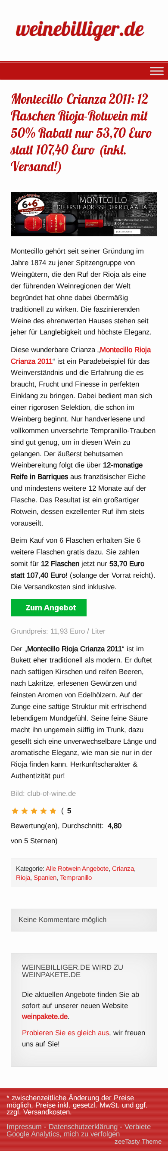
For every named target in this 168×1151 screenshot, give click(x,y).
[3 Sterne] (34, 811)
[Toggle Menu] (157, 71)
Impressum (24, 1127)
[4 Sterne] (43, 811)
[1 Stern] (15, 811)
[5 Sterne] (53, 811)
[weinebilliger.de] (84, 42)
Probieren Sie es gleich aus (65, 1033)
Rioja (23, 877)
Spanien (45, 877)
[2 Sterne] (24, 811)
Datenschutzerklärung (83, 1127)
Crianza (123, 868)
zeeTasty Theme (138, 1141)
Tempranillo (76, 877)
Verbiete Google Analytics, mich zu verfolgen (78, 1130)
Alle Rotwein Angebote (77, 868)
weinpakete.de (45, 1016)
